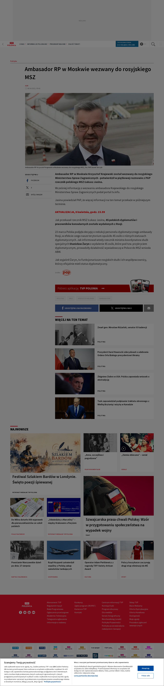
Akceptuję (145, 668)
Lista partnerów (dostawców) (86, 676)
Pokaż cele (146, 676)
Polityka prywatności (52, 682)
